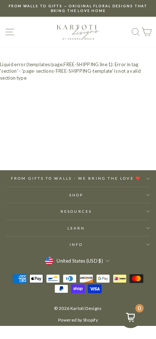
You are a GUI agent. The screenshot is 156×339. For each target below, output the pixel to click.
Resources (76, 211)
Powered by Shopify (78, 320)
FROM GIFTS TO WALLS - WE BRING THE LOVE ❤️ (76, 178)
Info (76, 244)
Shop (76, 195)
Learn (76, 228)
